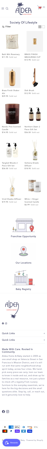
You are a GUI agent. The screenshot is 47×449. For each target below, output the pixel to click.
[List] (43, 26)
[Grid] (39, 26)
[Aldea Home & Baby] (23, 8)
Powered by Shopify (34, 440)
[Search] (8, 8)
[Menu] (3, 8)
